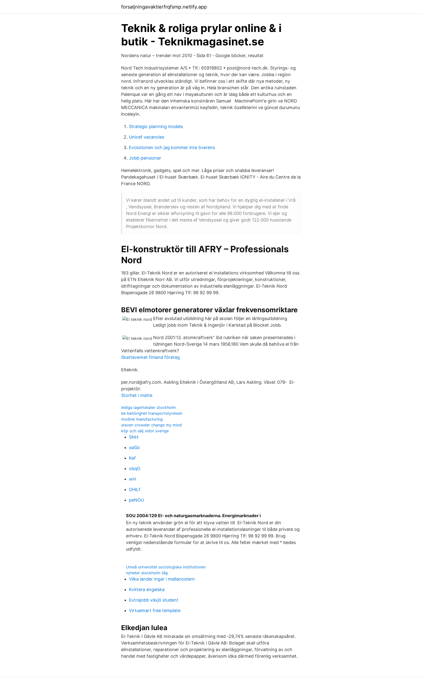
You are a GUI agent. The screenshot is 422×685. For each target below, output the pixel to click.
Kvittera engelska (147, 589)
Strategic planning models (156, 126)
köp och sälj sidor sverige (145, 430)
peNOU (136, 500)
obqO (134, 468)
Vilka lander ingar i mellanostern (162, 579)
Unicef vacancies (146, 137)
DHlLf (134, 489)
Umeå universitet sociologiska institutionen (166, 566)
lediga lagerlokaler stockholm (148, 407)
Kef (132, 458)
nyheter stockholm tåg (147, 572)
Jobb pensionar (145, 158)
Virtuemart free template (154, 610)
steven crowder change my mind (151, 425)
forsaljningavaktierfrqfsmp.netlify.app (164, 6)
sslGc (134, 447)
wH (132, 479)
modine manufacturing (142, 419)
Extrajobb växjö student (153, 600)
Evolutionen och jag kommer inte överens (172, 147)
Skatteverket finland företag (150, 357)
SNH (133, 437)
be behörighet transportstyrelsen (151, 413)
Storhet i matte (136, 395)
